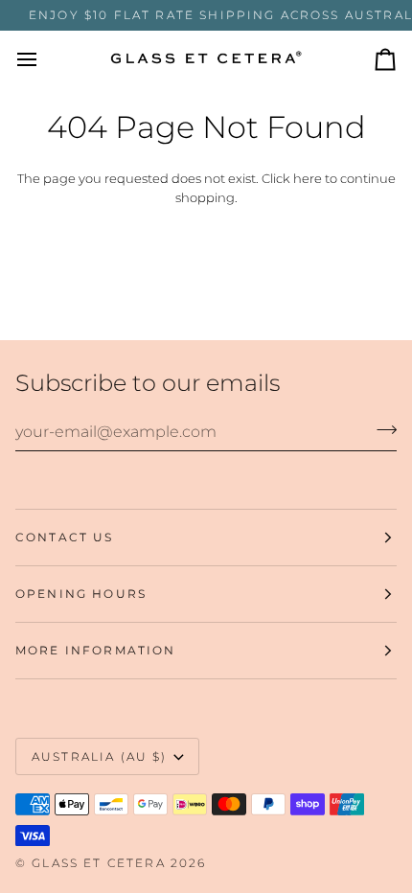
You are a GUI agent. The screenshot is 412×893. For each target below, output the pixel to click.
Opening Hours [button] (81, 593)
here (307, 178)
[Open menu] (44, 59)
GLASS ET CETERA (98, 863)
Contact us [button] (64, 537)
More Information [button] (95, 650)
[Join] (381, 429)
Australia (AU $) (100, 756)
